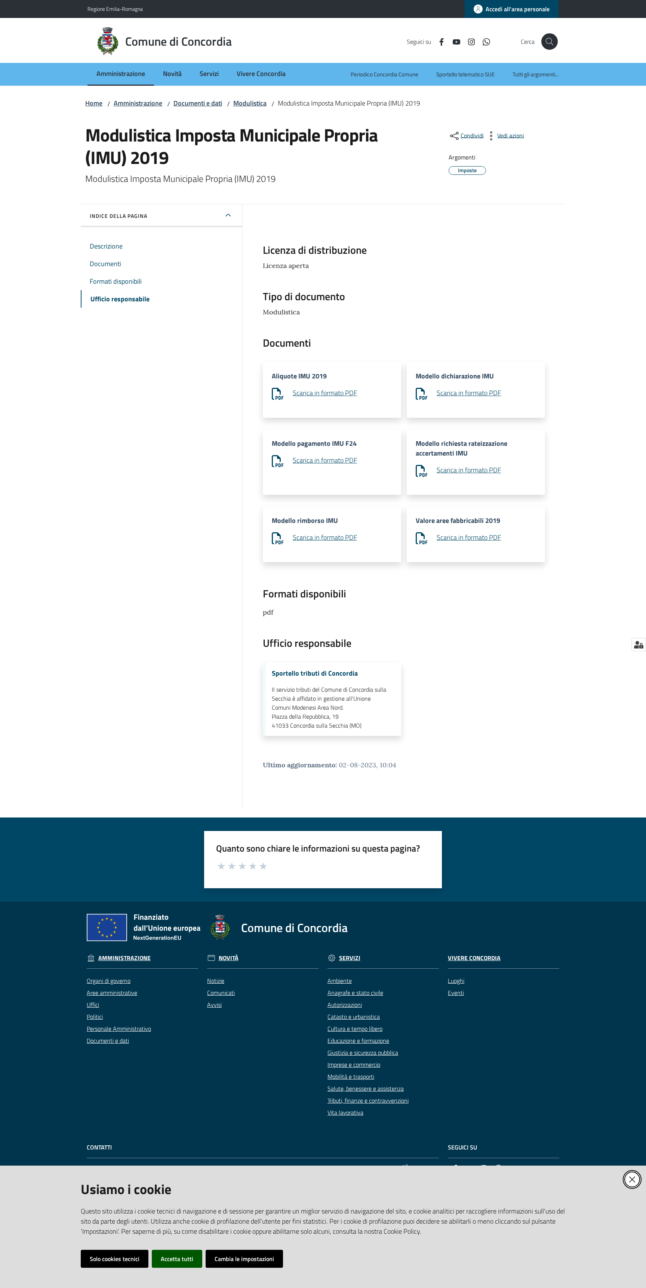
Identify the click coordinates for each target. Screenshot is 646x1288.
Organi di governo (108, 980)
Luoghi (456, 980)
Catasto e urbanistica (353, 1016)
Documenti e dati (197, 103)
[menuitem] (120, 74)
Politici (95, 1016)
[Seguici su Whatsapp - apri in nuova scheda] (483, 41)
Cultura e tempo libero (354, 1028)
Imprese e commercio (353, 1064)
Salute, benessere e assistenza (365, 1088)
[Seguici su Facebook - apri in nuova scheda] (438, 41)
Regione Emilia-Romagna (115, 9)
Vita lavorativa (345, 1112)
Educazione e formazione (358, 1040)
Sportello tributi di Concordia (315, 673)
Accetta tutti (177, 1258)
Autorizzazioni (344, 1004)
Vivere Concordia (474, 958)
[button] (550, 42)
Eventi (456, 992)
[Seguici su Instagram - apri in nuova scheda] (468, 41)
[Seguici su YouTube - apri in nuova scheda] (453, 41)
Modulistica (250, 103)
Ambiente (339, 980)
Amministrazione (138, 103)
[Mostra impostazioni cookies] (638, 644)
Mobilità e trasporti (350, 1076)
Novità (229, 958)
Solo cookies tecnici (114, 1258)
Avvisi (214, 1004)
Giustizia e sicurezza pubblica (362, 1052)
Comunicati (221, 992)
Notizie (215, 980)
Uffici (93, 1004)
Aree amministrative (112, 992)
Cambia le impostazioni (244, 1258)
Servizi (349, 958)
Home (93, 103)
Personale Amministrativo (119, 1028)
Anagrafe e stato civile (355, 992)
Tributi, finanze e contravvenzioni (368, 1100)
